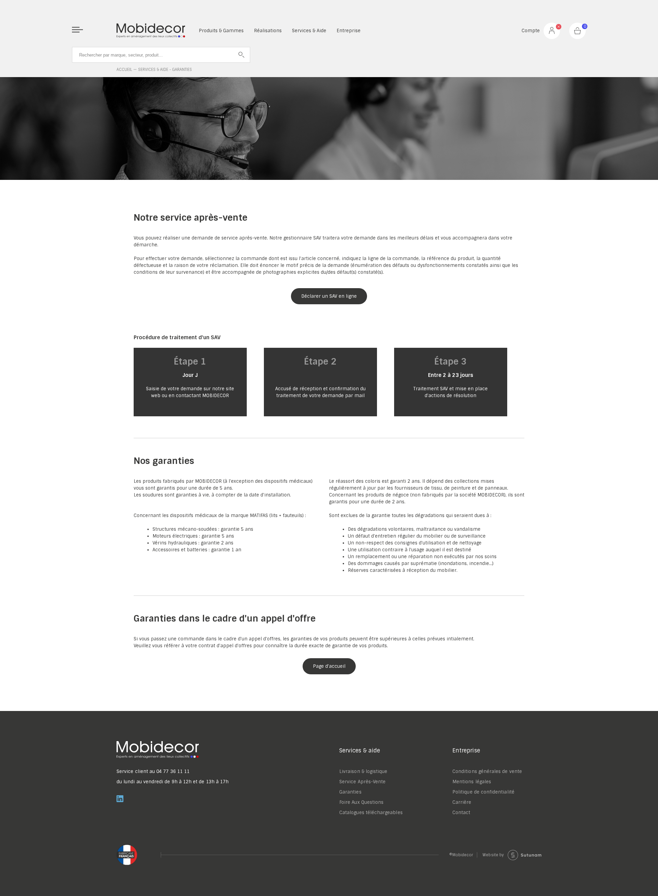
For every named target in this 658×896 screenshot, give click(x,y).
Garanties (350, 792)
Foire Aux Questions (361, 802)
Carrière (462, 802)
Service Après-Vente (362, 782)
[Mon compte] (551, 30)
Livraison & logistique (363, 771)
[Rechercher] (241, 55)
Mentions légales (471, 782)
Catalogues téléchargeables (371, 812)
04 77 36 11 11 (173, 771)
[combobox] (161, 55)
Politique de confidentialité (483, 792)
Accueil (124, 69)
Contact (461, 812)
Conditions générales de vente (487, 771)
